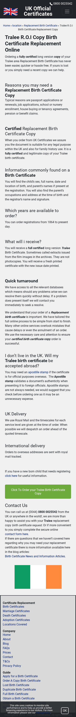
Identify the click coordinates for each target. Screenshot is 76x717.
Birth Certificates (13, 606)
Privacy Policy (12, 666)
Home (6, 25)
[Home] (11, 12)
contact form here (16, 534)
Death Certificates (14, 615)
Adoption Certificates (16, 620)
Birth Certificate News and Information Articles (35, 556)
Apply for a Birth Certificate (20, 676)
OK (65, 710)
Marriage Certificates (16, 611)
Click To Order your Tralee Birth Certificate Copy (38, 491)
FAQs (6, 648)
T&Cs (6, 661)
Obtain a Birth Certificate (18, 698)
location (17, 25)
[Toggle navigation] (67, 11)
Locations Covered (15, 624)
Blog (6, 643)
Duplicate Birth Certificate (19, 689)
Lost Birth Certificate (16, 685)
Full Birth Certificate (15, 694)
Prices (7, 652)
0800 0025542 (62, 3)
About (7, 639)
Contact (8, 657)
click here (11, 476)
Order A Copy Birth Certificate (21, 680)
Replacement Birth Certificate (40, 25)
